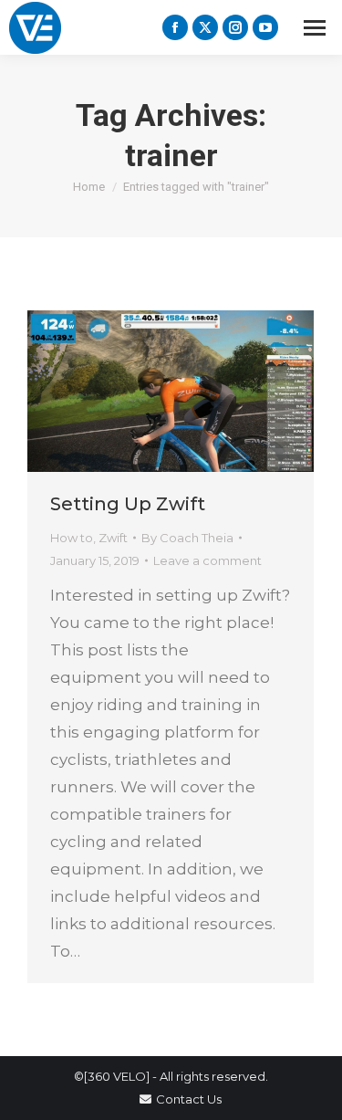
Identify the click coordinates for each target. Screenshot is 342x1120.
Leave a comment (207, 560)
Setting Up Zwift (127, 504)
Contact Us (189, 1099)
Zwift (113, 537)
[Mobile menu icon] (314, 28)
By (187, 537)
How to (71, 537)
